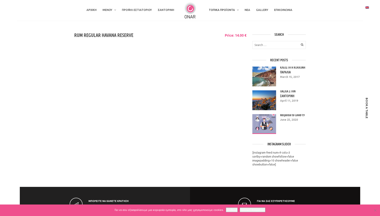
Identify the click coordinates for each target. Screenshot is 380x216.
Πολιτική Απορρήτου (252, 209)
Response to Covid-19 (292, 115)
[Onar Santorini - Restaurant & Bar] (190, 10)
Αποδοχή (231, 209)
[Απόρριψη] (375, 210)
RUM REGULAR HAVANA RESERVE (103, 35)
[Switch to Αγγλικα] (367, 7)
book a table (366, 108)
